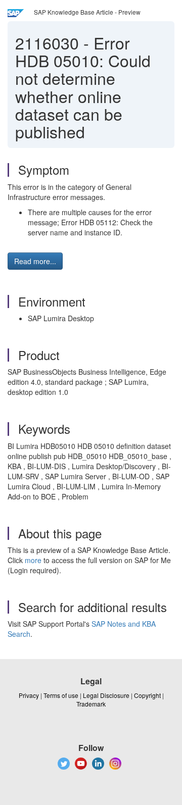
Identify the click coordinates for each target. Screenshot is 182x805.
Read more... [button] (35, 261)
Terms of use (60, 695)
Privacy (29, 695)
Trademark (91, 703)
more (33, 560)
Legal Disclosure (106, 695)
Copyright (147, 695)
